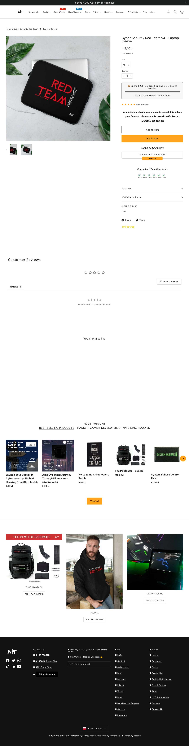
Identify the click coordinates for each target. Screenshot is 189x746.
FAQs (119, 655)
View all (94, 500)
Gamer (155, 667)
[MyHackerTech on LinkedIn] (13, 666)
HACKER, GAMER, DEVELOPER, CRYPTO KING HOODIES (113, 428)
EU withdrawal (47, 674)
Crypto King (157, 673)
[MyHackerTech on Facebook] (7, 660)
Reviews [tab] (14, 286)
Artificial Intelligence (162, 679)
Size (123, 59)
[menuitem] (34, 12)
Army (154, 691)
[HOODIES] (94, 571)
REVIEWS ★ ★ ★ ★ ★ (131, 197)
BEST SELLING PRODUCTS (56, 428)
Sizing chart (123, 667)
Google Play (51, 661)
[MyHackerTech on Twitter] (13, 660)
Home (9, 29)
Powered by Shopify (131, 736)
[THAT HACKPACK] (34, 558)
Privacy (120, 685)
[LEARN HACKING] (155, 562)
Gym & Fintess (159, 685)
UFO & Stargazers (160, 697)
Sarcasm (156, 703)
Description (126, 188)
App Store (44, 667)
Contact (121, 661)
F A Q (124, 211)
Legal (120, 697)
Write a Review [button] (170, 281)
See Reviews (142, 104)
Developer (157, 661)
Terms (120, 691)
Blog (119, 673)
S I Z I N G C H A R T (129, 206)
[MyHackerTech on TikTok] (7, 666)
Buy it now (152, 138)
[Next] (183, 458)
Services (121, 679)
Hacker (155, 655)
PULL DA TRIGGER (34, 594)
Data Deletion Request (128, 703)
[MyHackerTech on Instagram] (19, 660)
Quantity (125, 71)
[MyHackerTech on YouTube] (19, 666)
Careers (121, 709)
